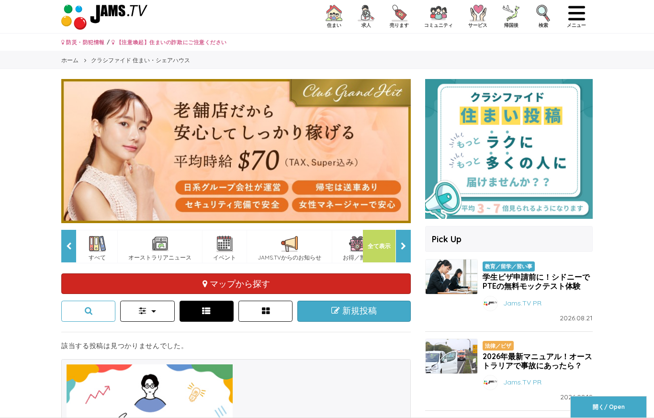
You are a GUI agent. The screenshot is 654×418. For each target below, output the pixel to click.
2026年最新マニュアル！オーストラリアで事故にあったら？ (537, 360)
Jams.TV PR (522, 302)
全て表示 (379, 245)
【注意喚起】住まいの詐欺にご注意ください (170, 42)
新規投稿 (358, 311)
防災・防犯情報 (85, 42)
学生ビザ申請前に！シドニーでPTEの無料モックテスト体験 (536, 281)
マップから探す (238, 283)
